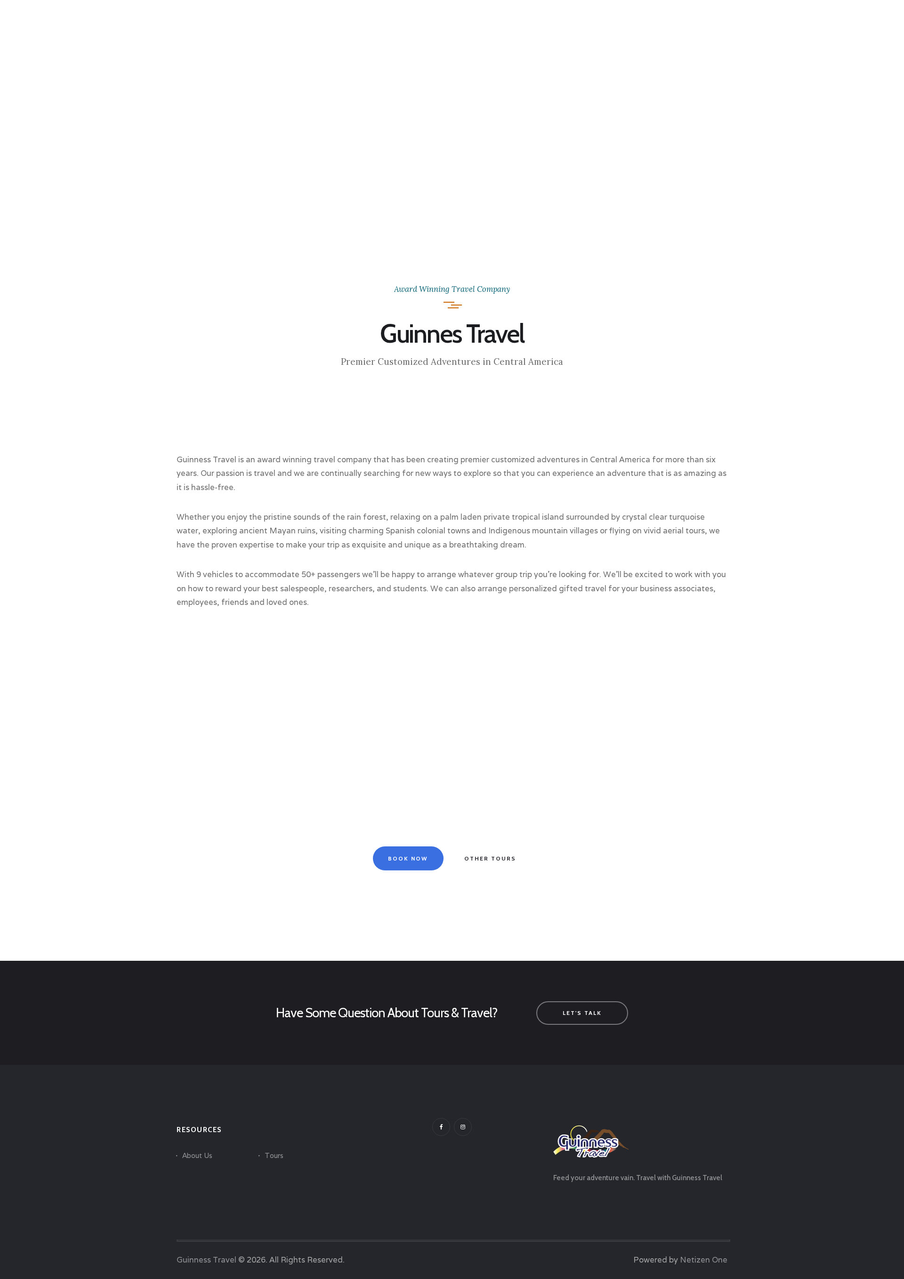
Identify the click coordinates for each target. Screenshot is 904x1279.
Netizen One (703, 1260)
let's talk (582, 1012)
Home (428, 152)
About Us (197, 1155)
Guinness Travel (206, 1260)
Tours (274, 1155)
